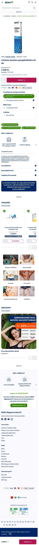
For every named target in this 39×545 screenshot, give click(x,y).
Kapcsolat (4, 474)
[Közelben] (29, 2)
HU (18, 522)
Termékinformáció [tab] (7, 151)
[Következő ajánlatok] (34, 247)
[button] (5, 241)
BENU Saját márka (6, 461)
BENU (2, 448)
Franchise (4, 459)
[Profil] (35, 2)
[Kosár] (32, 2)
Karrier (3, 451)
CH (5, 522)
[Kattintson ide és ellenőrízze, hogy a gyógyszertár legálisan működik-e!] (14, 511)
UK (7, 525)
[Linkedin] (5, 419)
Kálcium (14, 16)
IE (4, 525)
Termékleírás (6, 166)
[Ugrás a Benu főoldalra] (9, 2)
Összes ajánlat (5, 311)
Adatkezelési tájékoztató (8, 433)
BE (33, 522)
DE (13, 525)
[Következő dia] (34, 358)
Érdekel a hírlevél (17, 405)
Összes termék (5, 205)
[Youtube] (9, 419)
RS (23, 522)
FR (15, 525)
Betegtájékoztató (7, 170)
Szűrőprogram (5, 454)
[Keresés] (34, 8)
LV (15, 522)
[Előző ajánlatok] (30, 247)
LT (12, 522)
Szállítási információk (8, 175)
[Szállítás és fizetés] (6, 488)
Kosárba (20, 80)
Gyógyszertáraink (6, 477)
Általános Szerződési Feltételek (10, 430)
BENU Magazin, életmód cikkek (10, 464)
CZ (7, 522)
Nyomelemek (7, 16)
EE (10, 522)
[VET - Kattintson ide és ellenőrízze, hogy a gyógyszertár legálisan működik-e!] (23, 511)
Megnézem (4, 353)
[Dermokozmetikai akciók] (18, 331)
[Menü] (2, 2)
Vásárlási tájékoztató (7, 435)
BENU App (4, 480)
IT (31, 522)
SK (26, 522)
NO (10, 525)
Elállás (3, 440)
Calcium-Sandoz (10, 57)
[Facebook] (2, 419)
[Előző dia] (30, 358)
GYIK (2, 438)
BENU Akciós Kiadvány (7, 466)
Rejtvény (3, 456)
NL (20, 522)
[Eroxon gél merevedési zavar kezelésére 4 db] (13, 217)
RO (28, 522)
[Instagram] (12, 419)
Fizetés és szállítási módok (8, 428)
